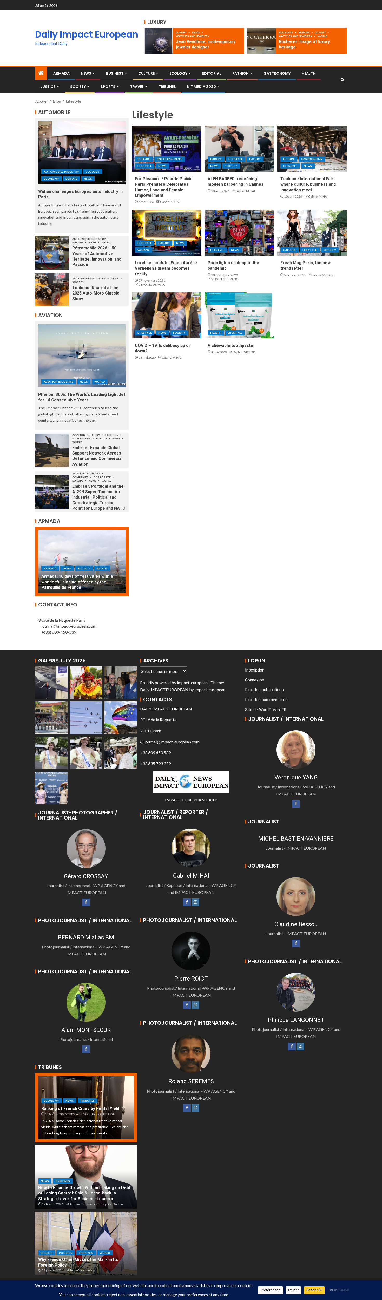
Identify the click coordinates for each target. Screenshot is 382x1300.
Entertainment (169, 158)
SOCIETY (78, 86)
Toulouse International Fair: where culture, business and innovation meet (308, 184)
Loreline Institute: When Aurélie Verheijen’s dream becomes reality (166, 268)
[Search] (342, 80)
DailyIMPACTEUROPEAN (164, 689)
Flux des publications (264, 689)
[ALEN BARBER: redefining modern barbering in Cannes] (239, 149)
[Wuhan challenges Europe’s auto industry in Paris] (82, 152)
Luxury (181, 32)
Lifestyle (144, 165)
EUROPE (304, 32)
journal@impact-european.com (68, 626)
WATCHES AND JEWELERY (192, 36)
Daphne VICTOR (322, 275)
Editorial (211, 73)
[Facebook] (86, 902)
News (196, 32)
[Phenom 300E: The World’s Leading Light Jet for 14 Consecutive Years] (82, 355)
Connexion (254, 679)
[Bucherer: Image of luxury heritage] (261, 41)
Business (114, 73)
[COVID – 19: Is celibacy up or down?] (166, 315)
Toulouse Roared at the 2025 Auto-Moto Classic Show (95, 293)
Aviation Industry (58, 381)
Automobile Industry (61, 171)
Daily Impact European (86, 34)
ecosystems (81, 438)
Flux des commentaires (266, 699)
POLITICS (65, 1252)
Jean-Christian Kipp (83, 1270)
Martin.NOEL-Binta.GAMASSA (94, 1114)
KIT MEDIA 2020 (201, 86)
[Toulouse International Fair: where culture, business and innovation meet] (312, 149)
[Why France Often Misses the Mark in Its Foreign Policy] (86, 1243)
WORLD (323, 36)
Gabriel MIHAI (170, 202)
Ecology (178, 73)
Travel (137, 86)
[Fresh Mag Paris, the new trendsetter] (312, 233)
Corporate (102, 477)
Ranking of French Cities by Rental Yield (80, 1108)
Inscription (254, 670)
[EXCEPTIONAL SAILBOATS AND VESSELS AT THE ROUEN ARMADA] (82, 561)
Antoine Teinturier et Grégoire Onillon (96, 1204)
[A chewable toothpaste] (239, 315)
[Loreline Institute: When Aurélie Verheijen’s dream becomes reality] (166, 233)
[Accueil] (41, 73)
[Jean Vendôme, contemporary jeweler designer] (158, 41)
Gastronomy (277, 73)
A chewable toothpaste (230, 345)
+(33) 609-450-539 (58, 632)
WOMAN (143, 249)
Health (308, 73)
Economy (286, 32)
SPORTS (108, 86)
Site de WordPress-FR (265, 709)
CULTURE (146, 73)
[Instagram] (195, 902)
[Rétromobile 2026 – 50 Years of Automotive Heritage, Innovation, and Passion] (52, 253)
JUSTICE (47, 86)
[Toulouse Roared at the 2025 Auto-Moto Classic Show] (52, 289)
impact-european (192, 682)
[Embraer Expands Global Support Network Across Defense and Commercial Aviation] (52, 450)
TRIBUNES (167, 86)
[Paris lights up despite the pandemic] (239, 233)
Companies (80, 477)
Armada (61, 73)
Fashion (240, 73)
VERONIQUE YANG (152, 284)
